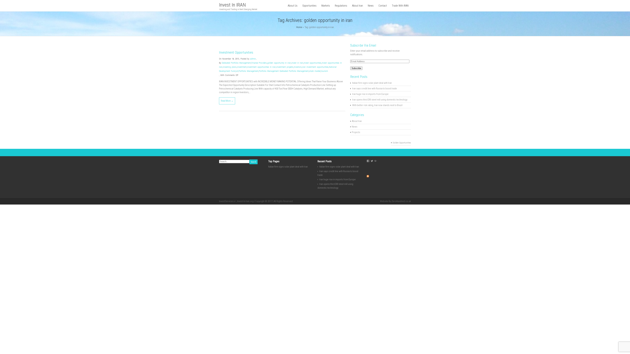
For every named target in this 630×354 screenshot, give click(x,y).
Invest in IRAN (232, 5)
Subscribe (356, 68)
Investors (298, 67)
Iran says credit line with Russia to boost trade (374, 88)
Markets (325, 5)
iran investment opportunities (315, 67)
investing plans (230, 67)
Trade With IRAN (400, 5)
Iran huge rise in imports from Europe (370, 94)
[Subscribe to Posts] (368, 176)
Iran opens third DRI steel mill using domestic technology (379, 99)
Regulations (341, 5)
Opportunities (309, 5)
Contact (382, 5)
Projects (356, 132)
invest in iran (297, 63)
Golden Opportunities (402, 142)
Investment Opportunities (236, 52)
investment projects (284, 67)
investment (242, 67)
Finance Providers (259, 63)
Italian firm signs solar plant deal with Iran (372, 82)
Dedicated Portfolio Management (236, 63)
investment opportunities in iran (261, 67)
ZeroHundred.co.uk (401, 201)
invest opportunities (312, 63)
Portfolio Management (248, 71)
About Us (292, 5)
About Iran (357, 5)
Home (299, 27)
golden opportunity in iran (279, 63)
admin (253, 59)
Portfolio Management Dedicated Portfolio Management (284, 71)
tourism (324, 71)
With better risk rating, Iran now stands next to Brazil (377, 105)
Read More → (227, 100)
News (371, 5)
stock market (315, 71)
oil (237, 71)
